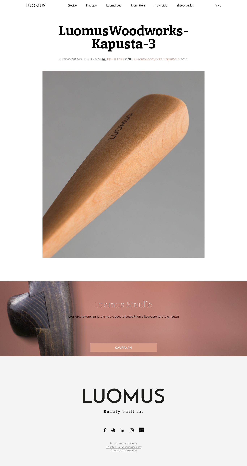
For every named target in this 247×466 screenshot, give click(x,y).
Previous (68, 59)
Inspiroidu (160, 5)
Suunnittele (137, 5)
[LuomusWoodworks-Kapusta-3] (123, 164)
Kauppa (91, 5)
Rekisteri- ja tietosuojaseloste (123, 447)
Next (181, 59)
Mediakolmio (129, 450)
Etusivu (72, 5)
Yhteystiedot (185, 5)
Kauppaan (123, 347)
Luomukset (113, 5)
